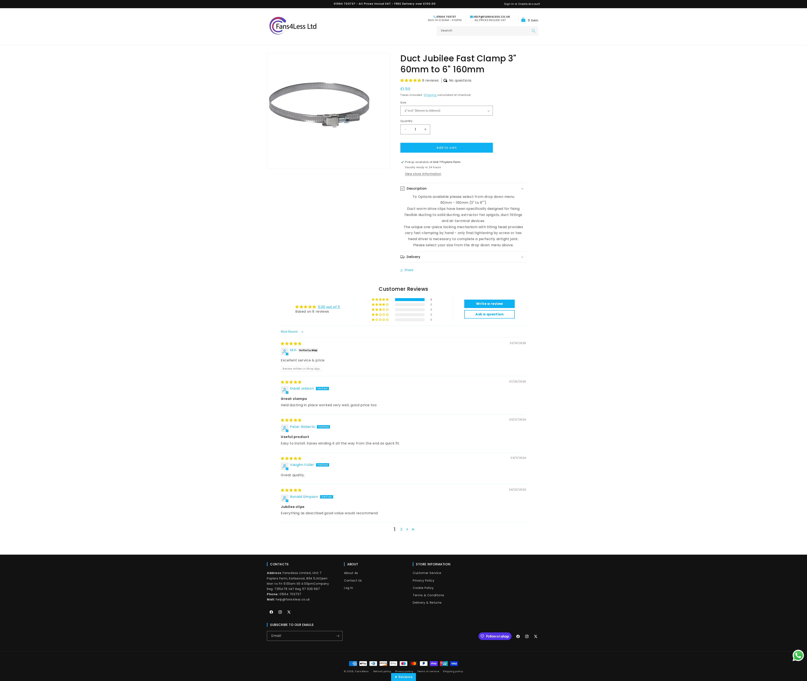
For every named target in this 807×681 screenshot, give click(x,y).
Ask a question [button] (489, 314)
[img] (291, 343)
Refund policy (382, 671)
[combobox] (487, 31)
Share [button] (409, 270)
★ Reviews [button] (403, 676)
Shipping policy (453, 671)
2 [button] (401, 529)
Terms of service (428, 671)
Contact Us (353, 580)
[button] (528, 18)
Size (403, 102)
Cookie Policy (423, 588)
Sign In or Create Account (522, 4)
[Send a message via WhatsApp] (798, 655)
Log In (348, 588)
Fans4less (362, 671)
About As (351, 573)
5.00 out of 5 (329, 306)
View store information (423, 174)
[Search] (533, 31)
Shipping (430, 95)
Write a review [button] (489, 303)
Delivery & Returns (427, 602)
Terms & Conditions (428, 595)
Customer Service (427, 573)
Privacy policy (404, 671)
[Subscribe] (337, 636)
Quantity (406, 121)
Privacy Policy (423, 580)
